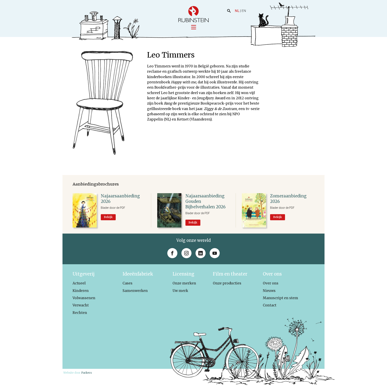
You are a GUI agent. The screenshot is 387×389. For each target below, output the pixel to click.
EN (243, 11)
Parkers (86, 372)
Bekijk (108, 217)
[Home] (193, 14)
